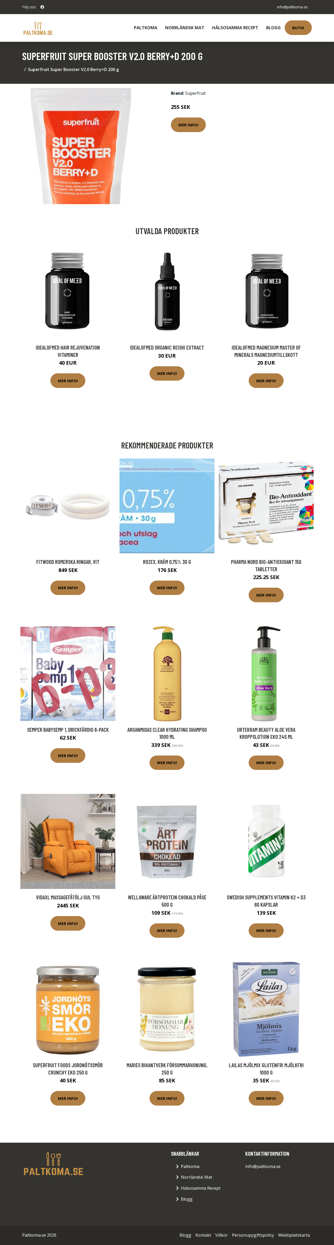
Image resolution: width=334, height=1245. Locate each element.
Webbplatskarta (294, 1235)
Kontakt (203, 1235)
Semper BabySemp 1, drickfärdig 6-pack (68, 729)
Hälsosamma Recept (235, 28)
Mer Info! (188, 124)
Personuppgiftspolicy (253, 1235)
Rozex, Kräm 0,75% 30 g (167, 561)
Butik (298, 27)
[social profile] (42, 7)
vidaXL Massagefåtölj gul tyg (68, 897)
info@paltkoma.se (292, 6)
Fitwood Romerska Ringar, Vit (67, 561)
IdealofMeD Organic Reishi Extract (167, 347)
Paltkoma (145, 28)
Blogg (273, 28)
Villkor (221, 1235)
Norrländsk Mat (184, 28)
